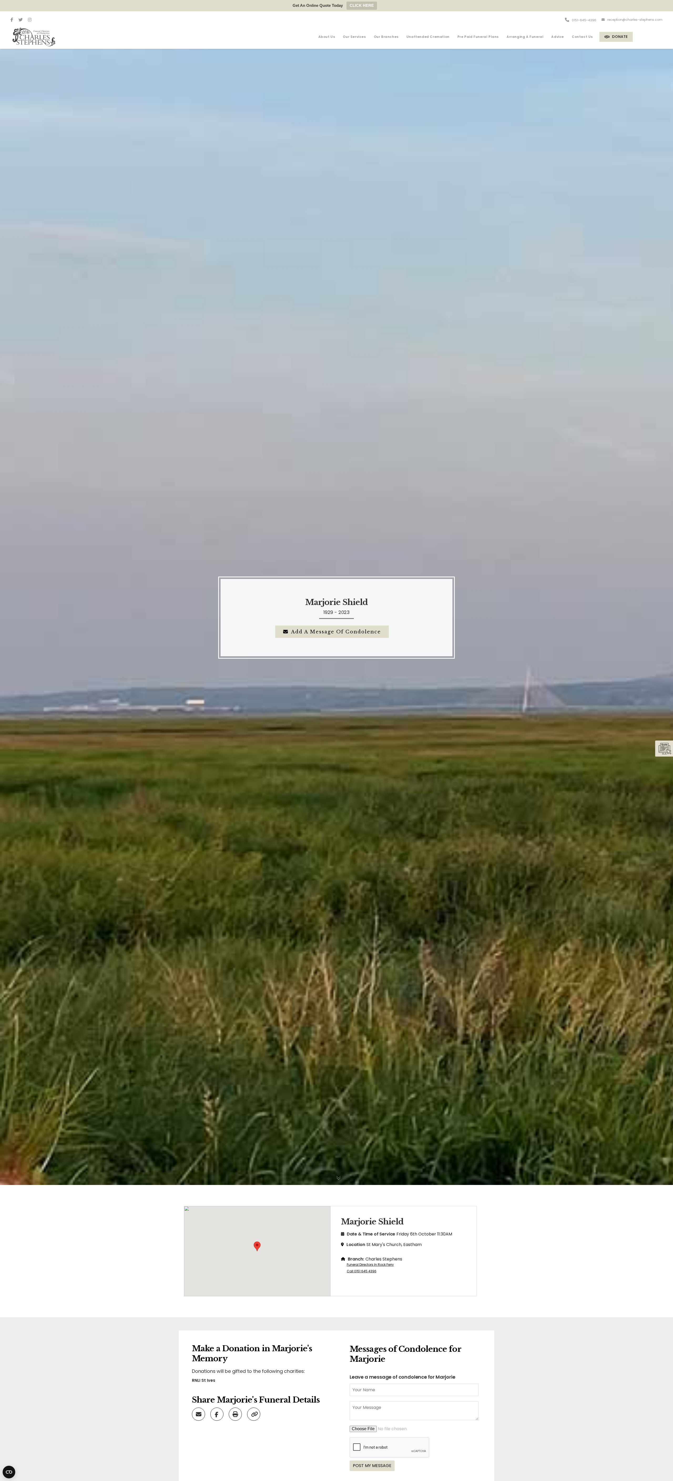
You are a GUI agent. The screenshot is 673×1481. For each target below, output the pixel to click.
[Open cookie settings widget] (9, 1472)
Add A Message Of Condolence (336, 632)
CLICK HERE (362, 5)
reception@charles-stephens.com (634, 19)
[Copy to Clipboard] (254, 1414)
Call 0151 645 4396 (361, 1271)
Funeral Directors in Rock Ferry (370, 1264)
